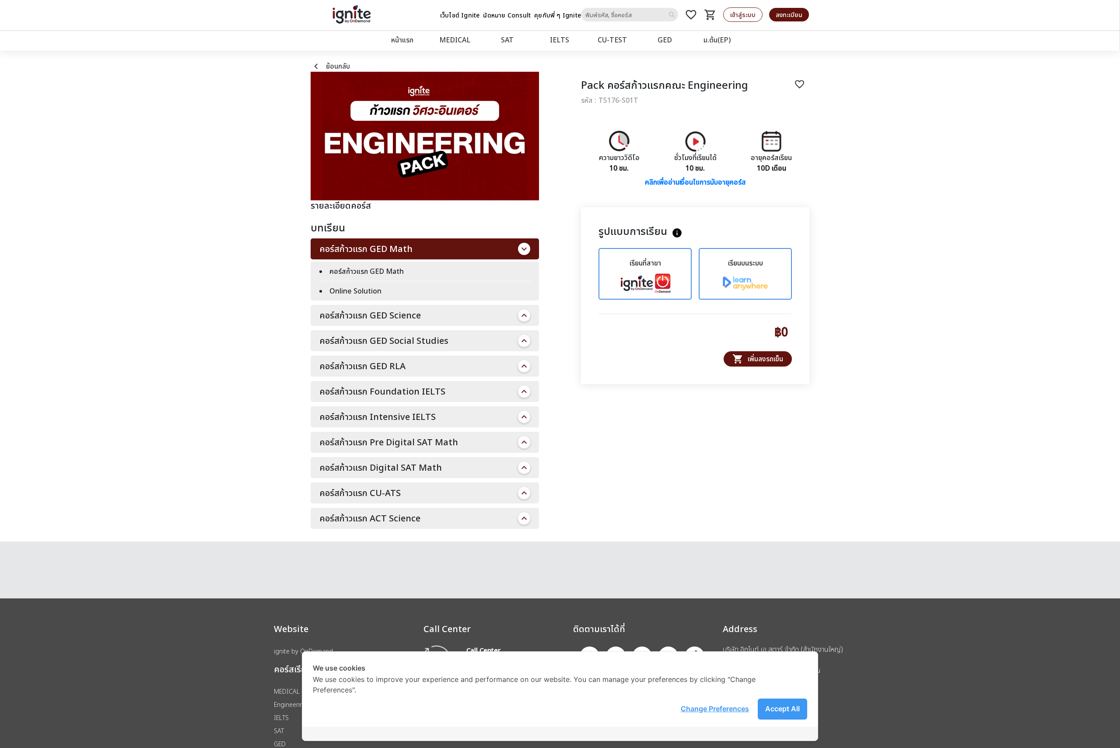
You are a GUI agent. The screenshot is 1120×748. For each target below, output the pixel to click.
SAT (507, 40)
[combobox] (629, 14)
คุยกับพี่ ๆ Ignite (557, 15)
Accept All (782, 708)
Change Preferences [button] (715, 708)
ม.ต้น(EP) (717, 40)
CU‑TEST (612, 40)
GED (665, 40)
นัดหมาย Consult (507, 15)
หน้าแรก (402, 40)
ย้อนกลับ (330, 66)
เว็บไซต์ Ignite (460, 15)
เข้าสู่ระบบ (743, 14)
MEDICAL (454, 40)
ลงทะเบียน (789, 14)
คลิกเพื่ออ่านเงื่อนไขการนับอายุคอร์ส (695, 182)
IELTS (559, 40)
